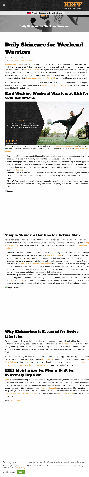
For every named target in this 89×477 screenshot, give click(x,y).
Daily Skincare (15, 401)
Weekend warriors (12, 64)
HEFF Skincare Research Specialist (22, 60)
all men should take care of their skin (40, 78)
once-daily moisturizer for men (54, 85)
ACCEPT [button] (21, 472)
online (36, 393)
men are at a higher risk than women (36, 264)
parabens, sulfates (53, 255)
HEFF (7, 380)
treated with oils (68, 344)
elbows (22, 280)
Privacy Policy (20, 468)
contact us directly (66, 393)
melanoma (18, 170)
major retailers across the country (19, 393)
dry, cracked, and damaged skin (64, 146)
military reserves (32, 70)
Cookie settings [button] (9, 472)
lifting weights (47, 359)
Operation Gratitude (48, 388)
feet (13, 280)
